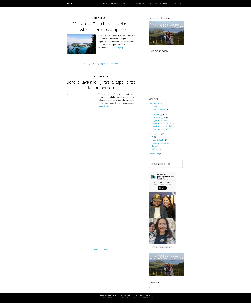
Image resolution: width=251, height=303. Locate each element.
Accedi (151, 300)
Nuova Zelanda (158, 140)
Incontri (155, 106)
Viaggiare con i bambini (161, 120)
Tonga (154, 146)
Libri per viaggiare (159, 117)
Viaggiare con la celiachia (161, 123)
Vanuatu (155, 149)
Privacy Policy (137, 298)
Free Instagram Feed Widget (163, 247)
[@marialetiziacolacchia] (153, 177)
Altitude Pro (116, 300)
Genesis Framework (131, 300)
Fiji (95, 249)
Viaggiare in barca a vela (108, 63)
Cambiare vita (154, 103)
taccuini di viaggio (158, 109)
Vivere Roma (154, 153)
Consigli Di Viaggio (91, 63)
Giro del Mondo (102, 249)
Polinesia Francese (159, 143)
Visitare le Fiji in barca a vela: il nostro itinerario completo (101, 27)
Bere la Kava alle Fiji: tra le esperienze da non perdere (101, 85)
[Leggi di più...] (117, 47)
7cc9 (70, 4)
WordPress (143, 300)
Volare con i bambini (160, 129)
